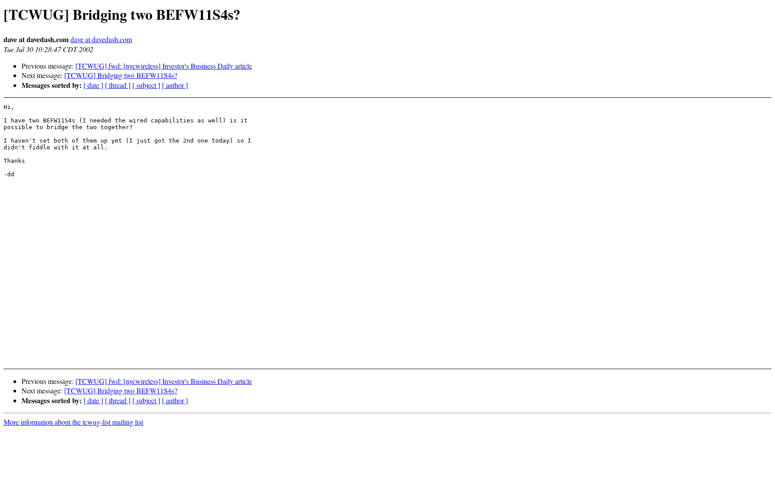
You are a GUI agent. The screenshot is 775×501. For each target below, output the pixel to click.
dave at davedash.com (101, 39)
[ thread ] (118, 85)
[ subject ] (146, 85)
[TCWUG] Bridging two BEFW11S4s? (120, 75)
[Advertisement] (684, 339)
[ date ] (93, 85)
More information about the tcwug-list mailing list (73, 422)
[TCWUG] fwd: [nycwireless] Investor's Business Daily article (163, 65)
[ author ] (175, 85)
